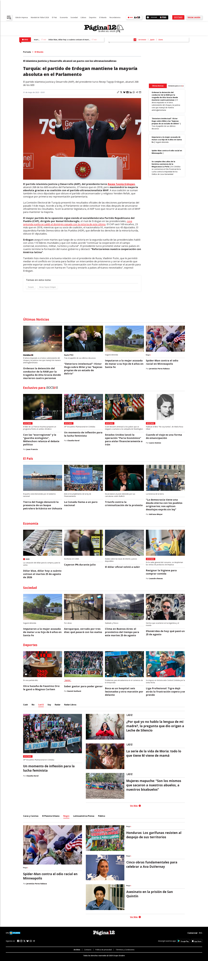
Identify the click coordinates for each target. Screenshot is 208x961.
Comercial (192, 932)
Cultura (83, 17)
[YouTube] (31, 941)
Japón (152, 39)
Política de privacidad (103, 949)
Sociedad (74, 17)
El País (54, 17)
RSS (200, 933)
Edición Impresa (21, 17)
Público (101, 816)
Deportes (92, 17)
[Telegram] (34, 941)
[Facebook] (18, 941)
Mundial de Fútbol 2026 (40, 17)
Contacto (87, 949)
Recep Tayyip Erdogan (121, 184)
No (33, 704)
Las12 (41, 704)
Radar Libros (70, 704)
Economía (64, 17)
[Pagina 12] (104, 29)
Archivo (77, 949)
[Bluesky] (27, 941)
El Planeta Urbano (50, 816)
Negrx (66, 816)
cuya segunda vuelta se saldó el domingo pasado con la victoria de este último (77, 222)
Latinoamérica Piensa (83, 816)
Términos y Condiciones (125, 949)
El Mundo (103, 17)
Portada (27, 52)
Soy (49, 704)
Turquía (31, 287)
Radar (57, 704)
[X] (24, 941)
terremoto (142, 39)
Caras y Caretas (30, 816)
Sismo (160, 39)
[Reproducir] (148, 17)
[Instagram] (21, 941)
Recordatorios (114, 17)
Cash (25, 704)
